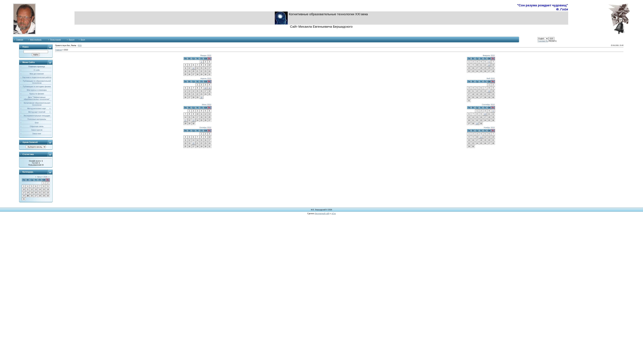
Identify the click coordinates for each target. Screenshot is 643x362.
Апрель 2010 (205, 78)
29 (477, 124)
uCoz (334, 214)
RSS (80, 45)
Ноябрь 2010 (489, 128)
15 (489, 91)
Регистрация (55, 40)
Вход (83, 40)
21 (185, 120)
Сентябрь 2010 (488, 105)
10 (205, 88)
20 (193, 143)
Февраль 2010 (489, 55)
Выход (71, 40)
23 (193, 120)
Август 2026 (42, 177)
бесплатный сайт (322, 214)
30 (201, 97)
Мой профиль (36, 40)
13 (193, 68)
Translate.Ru (543, 41)
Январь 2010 (205, 55)
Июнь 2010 (206, 105)
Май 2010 (491, 78)
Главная (19, 40)
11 (209, 88)
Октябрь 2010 (205, 128)
